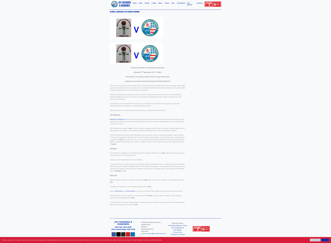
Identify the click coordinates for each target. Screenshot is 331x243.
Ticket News (118, 191)
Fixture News (130, 191)
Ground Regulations (177, 228)
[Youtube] (128, 234)
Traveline (118, 171)
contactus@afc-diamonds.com (156, 233)
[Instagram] (123, 234)
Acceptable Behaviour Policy (177, 225)
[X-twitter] (118, 234)
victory (121, 139)
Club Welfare (177, 230)
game (114, 144)
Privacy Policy (177, 232)
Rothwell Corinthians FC (118, 119)
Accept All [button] (325, 240)
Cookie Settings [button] (315, 240)
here (130, 128)
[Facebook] (114, 234)
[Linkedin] (133, 234)
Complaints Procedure (177, 234)
